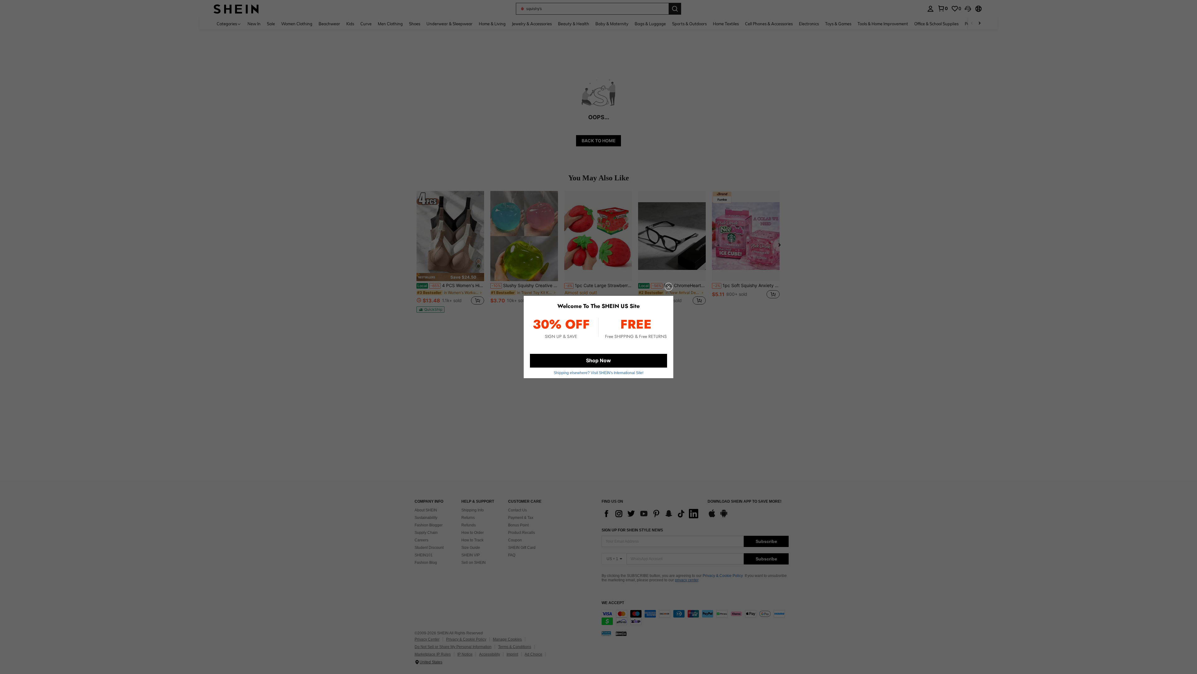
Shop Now (598, 360)
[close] (668, 286)
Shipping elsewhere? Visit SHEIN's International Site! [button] (598, 373)
